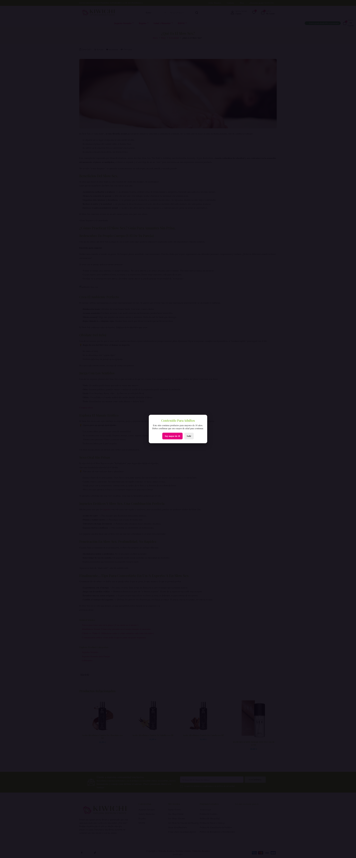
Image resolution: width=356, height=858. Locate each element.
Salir (189, 436)
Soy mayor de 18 (172, 436)
